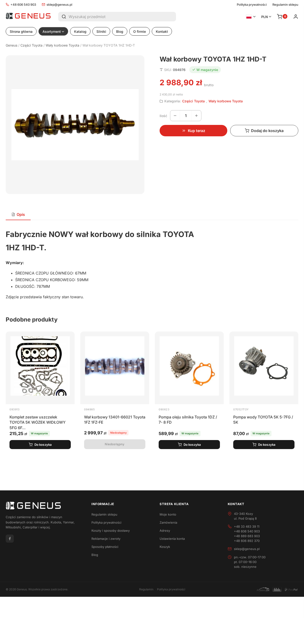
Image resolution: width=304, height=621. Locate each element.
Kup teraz (196, 130)
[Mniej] (175, 115)
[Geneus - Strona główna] (28, 16)
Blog (119, 31)
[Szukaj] (63, 16)
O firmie (139, 31)
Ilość (163, 116)
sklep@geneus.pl (59, 4)
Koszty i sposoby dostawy (110, 530)
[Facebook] (10, 539)
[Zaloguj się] (295, 16)
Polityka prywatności (252, 4)
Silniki (101, 31)
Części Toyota (31, 45)
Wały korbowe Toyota (62, 45)
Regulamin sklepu (285, 4)
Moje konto (168, 514)
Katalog (80, 31)
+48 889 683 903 (247, 536)
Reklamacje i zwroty (105, 538)
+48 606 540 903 (23, 4)
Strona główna (21, 31)
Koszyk (165, 547)
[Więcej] (196, 115)
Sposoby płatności (104, 547)
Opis (21, 214)
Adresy (165, 530)
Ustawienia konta (172, 538)
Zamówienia (168, 522)
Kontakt (162, 31)
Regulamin (146, 589)
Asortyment (52, 31)
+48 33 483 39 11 (246, 526)
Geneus (11, 45)
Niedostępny (114, 444)
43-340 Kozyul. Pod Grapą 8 (245, 516)
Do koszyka (43, 444)
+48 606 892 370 (247, 541)
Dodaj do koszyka (267, 130)
